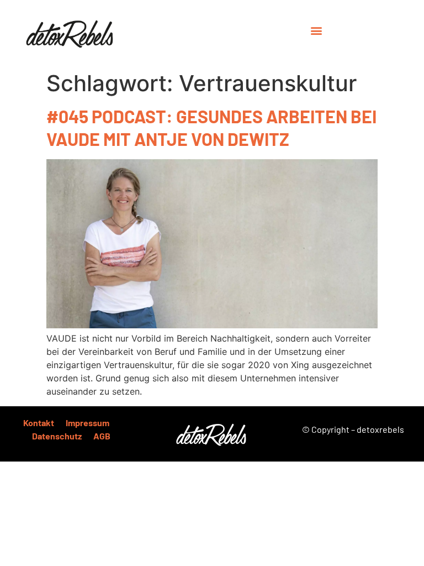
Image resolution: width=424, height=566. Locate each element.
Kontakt (38, 422)
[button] (317, 30)
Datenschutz (57, 436)
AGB (101, 436)
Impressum (87, 422)
